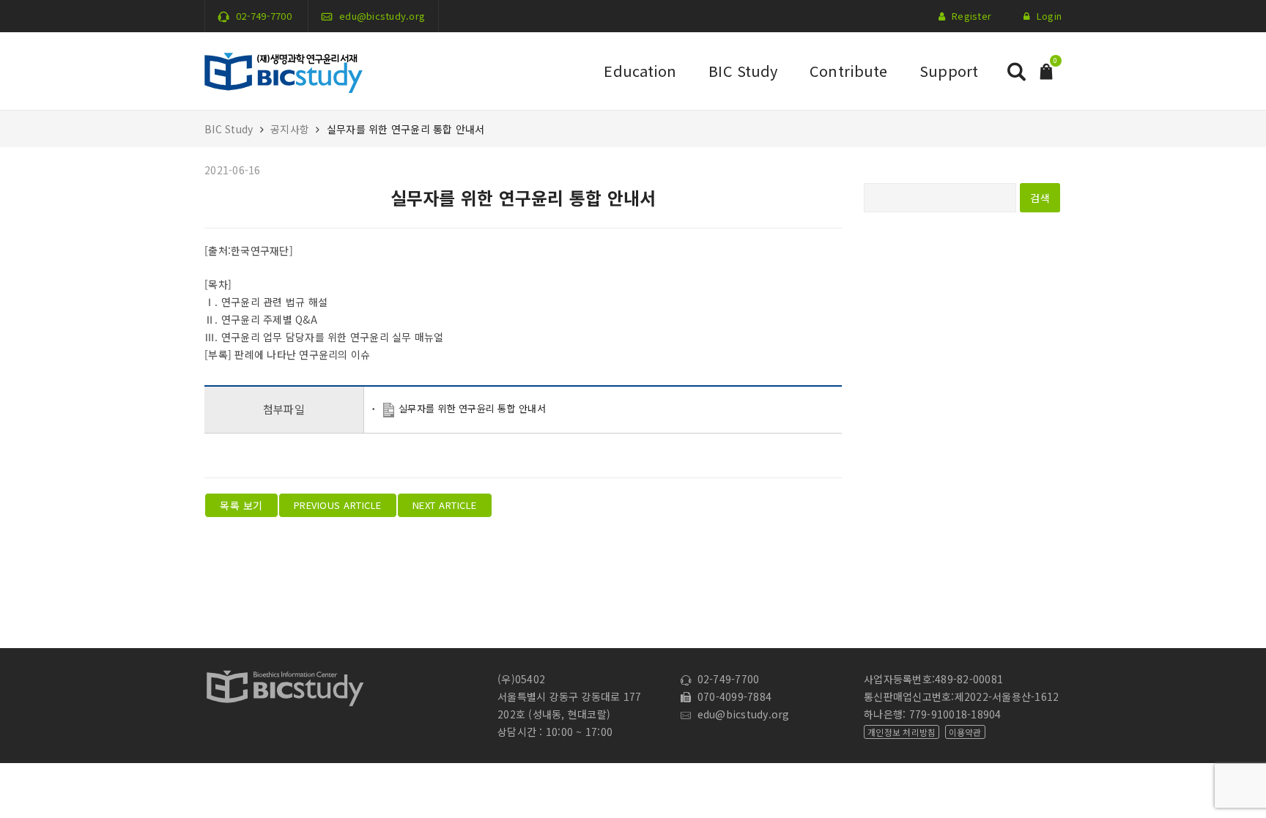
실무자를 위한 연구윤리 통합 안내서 (472, 408)
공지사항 (289, 129)
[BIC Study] (283, 69)
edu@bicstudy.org (382, 16)
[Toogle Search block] (1016, 71)
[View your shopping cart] (1046, 70)
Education (640, 70)
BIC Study (742, 70)
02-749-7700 (264, 16)
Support (948, 70)
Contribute (848, 70)
